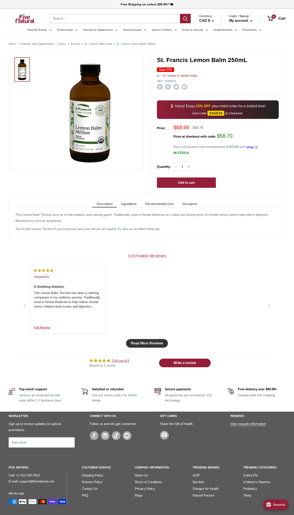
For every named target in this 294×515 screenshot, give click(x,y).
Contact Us (90, 488)
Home (12, 43)
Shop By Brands (37, 29)
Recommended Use (159, 204)
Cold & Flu (250, 475)
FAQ (85, 495)
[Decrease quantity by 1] (176, 166)
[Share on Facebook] (160, 87)
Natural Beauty (132, 29)
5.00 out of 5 (120, 361)
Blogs (139, 495)
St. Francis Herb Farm (98, 43)
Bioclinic (198, 482)
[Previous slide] (24, 305)
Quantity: (164, 166)
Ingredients (129, 204)
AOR (196, 475)
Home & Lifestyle (192, 29)
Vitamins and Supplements (37, 43)
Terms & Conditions (148, 482)
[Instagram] (105, 435)
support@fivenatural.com (37, 481)
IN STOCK (181, 153)
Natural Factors (203, 495)
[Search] (185, 18)
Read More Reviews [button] (147, 343)
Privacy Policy (145, 488)
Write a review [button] (184, 363)
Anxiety (75, 43)
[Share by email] (184, 87)
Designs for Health (206, 488)
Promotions (250, 29)
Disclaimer (189, 204)
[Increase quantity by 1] (189, 166)
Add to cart (186, 182)
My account (239, 20)
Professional (65, 29)
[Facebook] (94, 435)
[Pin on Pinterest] (168, 87)
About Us (141, 475)
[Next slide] (269, 305)
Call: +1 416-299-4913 (24, 475)
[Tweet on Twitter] (176, 87)
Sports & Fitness (162, 29)
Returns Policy (92, 482)
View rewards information (248, 424)
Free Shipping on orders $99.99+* (145, 4)
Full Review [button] (42, 327)
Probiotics (250, 488)
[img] (43, 270)
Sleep (247, 495)
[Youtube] (127, 435)
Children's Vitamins (256, 482)
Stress (62, 43)
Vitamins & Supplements (98, 29)
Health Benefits (223, 29)
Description (105, 204)
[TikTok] (116, 435)
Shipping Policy (92, 475)
